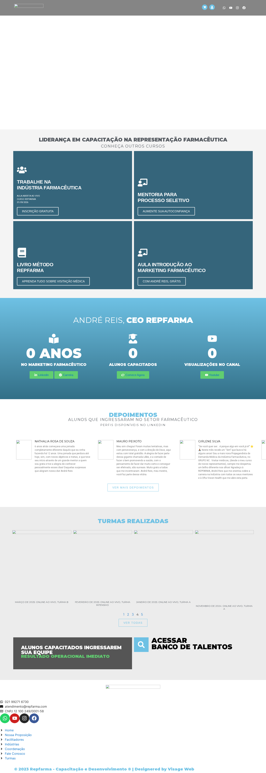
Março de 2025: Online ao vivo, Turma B (41, 602)
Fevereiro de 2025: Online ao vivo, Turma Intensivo (102, 603)
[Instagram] (237, 7)
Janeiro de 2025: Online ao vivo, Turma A (163, 602)
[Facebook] (244, 7)
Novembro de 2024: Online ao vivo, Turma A (224, 607)
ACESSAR (169, 640)
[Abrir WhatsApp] (256, 763)
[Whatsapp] (224, 7)
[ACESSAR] (141, 644)
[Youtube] (230, 7)
